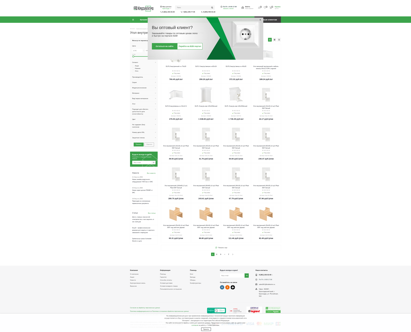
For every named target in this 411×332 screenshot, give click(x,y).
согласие (194, 325)
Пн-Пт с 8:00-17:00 (230, 6)
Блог (191, 274)
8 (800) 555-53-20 (209, 12)
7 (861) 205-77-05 (189, 12)
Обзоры (192, 280)
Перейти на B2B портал (190, 46)
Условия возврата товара (169, 286)
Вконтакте (222, 287)
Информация (165, 270)
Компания (134, 270)
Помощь (163, 274)
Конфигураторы (195, 283)
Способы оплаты (166, 280)
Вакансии (133, 286)
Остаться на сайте (164, 46)
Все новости (151, 173)
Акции (132, 277)
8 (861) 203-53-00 (168, 12)
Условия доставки (166, 283)
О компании (134, 274)
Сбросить (149, 144)
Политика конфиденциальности (140, 311)
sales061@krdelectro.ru (267, 284)
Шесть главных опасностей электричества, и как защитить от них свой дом (143, 219)
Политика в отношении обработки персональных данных (170, 311)
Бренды (192, 277)
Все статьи (152, 213)
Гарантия (163, 277)
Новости (133, 280)
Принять (206, 329)
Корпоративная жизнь (137, 283)
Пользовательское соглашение (171, 289)
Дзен (233, 287)
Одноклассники (227, 287)
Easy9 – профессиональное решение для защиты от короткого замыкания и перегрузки (143, 230)
